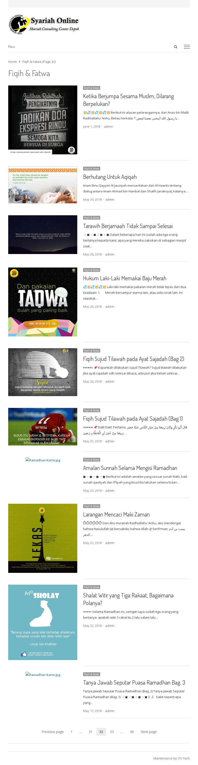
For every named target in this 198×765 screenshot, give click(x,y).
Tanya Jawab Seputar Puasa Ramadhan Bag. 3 (134, 682)
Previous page (53, 731)
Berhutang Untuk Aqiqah (110, 176)
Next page (149, 731)
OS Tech (184, 758)
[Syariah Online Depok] (99, 24)
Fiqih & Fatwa (91, 88)
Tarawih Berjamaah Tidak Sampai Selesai (128, 225)
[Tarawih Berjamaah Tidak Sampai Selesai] (42, 218)
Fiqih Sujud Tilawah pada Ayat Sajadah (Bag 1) (133, 418)
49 (133, 732)
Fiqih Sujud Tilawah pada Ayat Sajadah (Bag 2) (133, 358)
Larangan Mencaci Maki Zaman (116, 514)
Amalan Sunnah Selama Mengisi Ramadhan (130, 467)
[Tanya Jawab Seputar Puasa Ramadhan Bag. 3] (43, 675)
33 (113, 732)
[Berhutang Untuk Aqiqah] (42, 169)
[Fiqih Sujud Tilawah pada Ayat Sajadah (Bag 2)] (42, 351)
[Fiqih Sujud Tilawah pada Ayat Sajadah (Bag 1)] (42, 411)
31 (92, 732)
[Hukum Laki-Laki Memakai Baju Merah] (42, 270)
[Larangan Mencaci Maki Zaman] (42, 506)
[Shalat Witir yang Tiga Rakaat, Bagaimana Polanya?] (42, 587)
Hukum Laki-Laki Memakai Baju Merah (124, 278)
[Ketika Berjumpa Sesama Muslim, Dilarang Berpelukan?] (42, 88)
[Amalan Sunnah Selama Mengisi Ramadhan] (43, 460)
